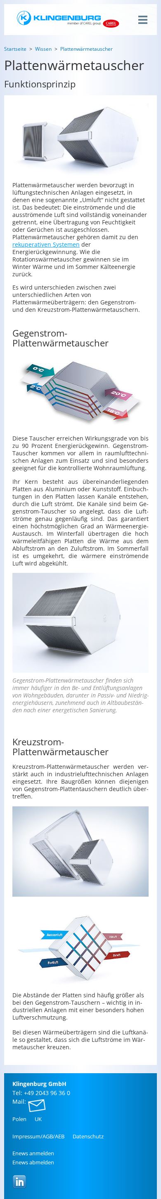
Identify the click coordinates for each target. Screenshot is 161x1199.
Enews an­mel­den (33, 1153)
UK (38, 1119)
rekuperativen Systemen (46, 244)
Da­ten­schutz (88, 1136)
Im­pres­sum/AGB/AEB (38, 1136)
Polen (19, 1119)
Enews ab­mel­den (33, 1162)
